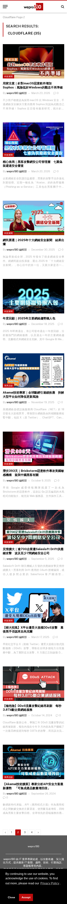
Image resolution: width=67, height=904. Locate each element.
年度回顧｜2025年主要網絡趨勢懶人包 (29, 318)
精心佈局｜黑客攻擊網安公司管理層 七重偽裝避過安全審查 (32, 164)
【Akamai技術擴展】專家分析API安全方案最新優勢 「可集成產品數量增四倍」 (33, 786)
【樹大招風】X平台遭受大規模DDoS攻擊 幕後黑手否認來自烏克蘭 (33, 629)
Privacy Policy (49, 883)
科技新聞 (8, 76)
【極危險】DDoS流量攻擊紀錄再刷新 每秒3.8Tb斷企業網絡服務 (32, 708)
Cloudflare (9, 17)
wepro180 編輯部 (17, 93)
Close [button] (11, 897)
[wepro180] (33, 6)
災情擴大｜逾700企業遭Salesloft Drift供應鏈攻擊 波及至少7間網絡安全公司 (33, 551)
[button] (6, 888)
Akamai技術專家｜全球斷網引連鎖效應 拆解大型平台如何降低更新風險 (33, 394)
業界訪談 (8, 385)
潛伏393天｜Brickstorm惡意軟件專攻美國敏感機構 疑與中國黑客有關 (33, 473)
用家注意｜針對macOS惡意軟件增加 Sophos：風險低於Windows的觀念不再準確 (33, 85)
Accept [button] (26, 897)
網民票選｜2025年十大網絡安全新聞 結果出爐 (33, 242)
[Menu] (5, 6)
